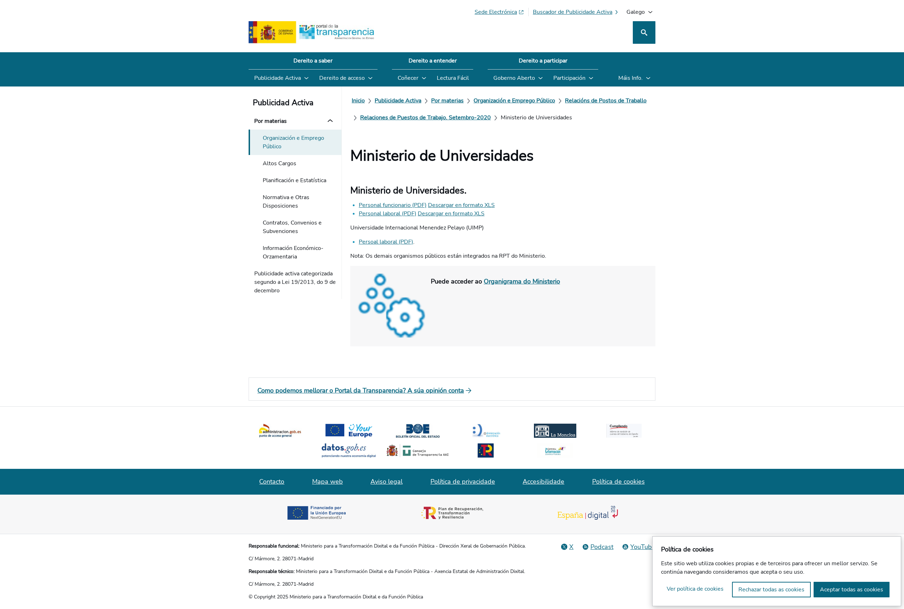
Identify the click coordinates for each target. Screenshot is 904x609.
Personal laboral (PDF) (387, 213)
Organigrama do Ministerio (522, 281)
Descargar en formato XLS (461, 205)
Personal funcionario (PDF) (393, 205)
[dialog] (776, 571)
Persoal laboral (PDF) (386, 242)
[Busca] (644, 32)
